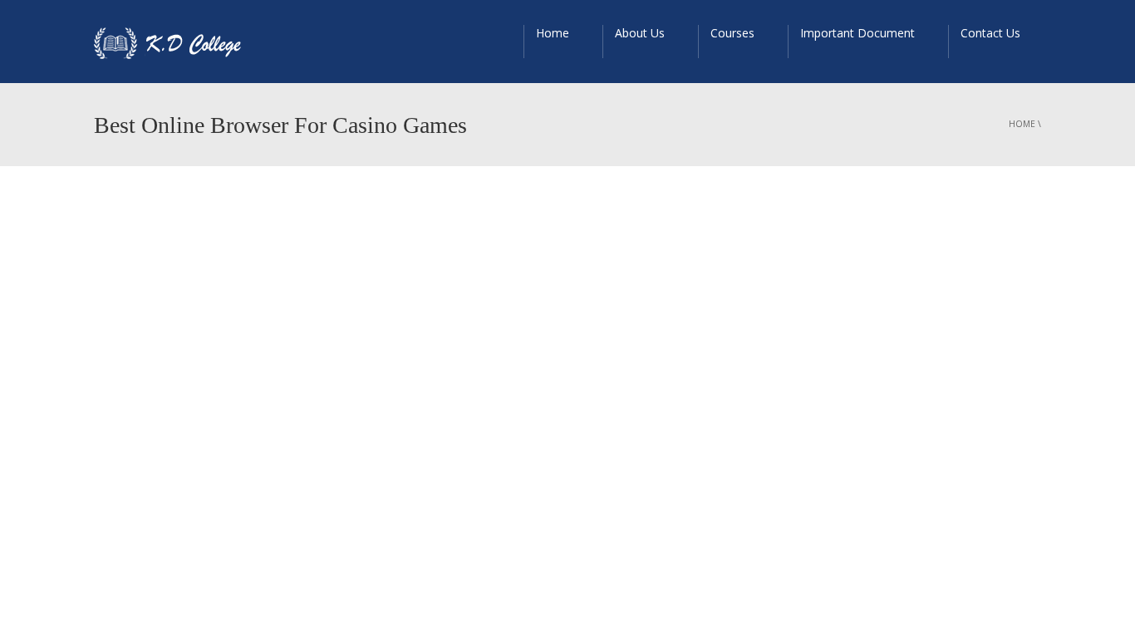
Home (552, 33)
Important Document (857, 33)
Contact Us (990, 33)
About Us (640, 33)
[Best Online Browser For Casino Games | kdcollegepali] (175, 41)
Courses (732, 33)
